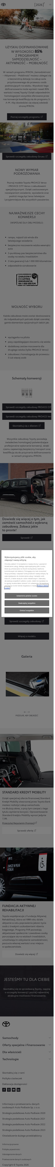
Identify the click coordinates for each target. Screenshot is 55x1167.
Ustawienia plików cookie (26, 596)
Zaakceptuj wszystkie (26, 603)
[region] (26, 583)
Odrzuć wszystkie (27, 610)
